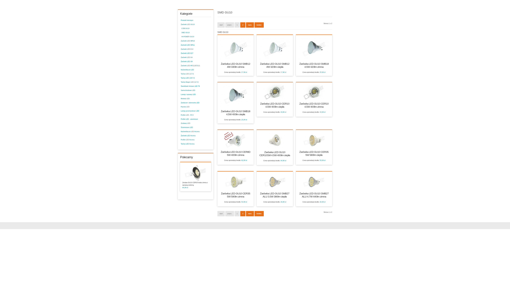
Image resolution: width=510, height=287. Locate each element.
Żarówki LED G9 (187, 61)
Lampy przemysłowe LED (190, 111)
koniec (259, 25)
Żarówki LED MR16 (188, 41)
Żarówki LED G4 (187, 57)
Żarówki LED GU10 (188, 24)
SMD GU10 (185, 32)
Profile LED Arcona (187, 140)
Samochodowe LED (188, 90)
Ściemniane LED (187, 127)
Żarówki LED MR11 (188, 45)
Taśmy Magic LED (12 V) (190, 82)
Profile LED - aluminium (189, 119)
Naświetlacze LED (187, 70)
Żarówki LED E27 (187, 53)
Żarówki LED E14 (187, 49)
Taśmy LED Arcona (187, 144)
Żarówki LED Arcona (188, 136)
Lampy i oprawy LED (188, 94)
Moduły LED (185, 99)
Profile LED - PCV (187, 115)
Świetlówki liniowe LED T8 (190, 86)
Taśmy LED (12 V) (187, 74)
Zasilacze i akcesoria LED (190, 103)
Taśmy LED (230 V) (188, 78)
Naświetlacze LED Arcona (190, 131)
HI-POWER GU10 (187, 37)
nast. (250, 25)
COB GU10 (185, 28)
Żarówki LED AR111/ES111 (190, 66)
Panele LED (185, 107)
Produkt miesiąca (187, 20)
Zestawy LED (185, 123)
